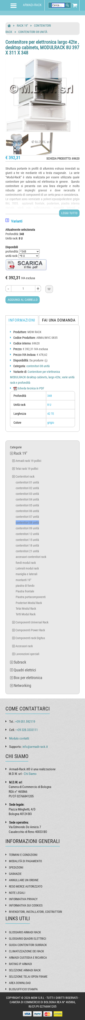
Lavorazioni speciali (27, 654)
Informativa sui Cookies (25, 905)
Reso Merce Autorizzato (25, 886)
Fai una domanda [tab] (58, 320)
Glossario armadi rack (25, 932)
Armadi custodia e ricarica (28, 957)
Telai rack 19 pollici (26, 468)
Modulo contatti (19, 738)
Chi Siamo (30, 774)
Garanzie (15, 874)
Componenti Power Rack (30, 630)
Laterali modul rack (27, 568)
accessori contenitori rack (31, 557)
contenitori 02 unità (27, 488)
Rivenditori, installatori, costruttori (35, 911)
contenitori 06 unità (27, 511)
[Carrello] (74, 5)
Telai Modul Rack (26, 608)
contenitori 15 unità (27, 540)
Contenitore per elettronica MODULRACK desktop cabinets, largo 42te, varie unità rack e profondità (42, 377)
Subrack (20, 662)
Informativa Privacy (23, 899)
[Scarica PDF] (26, 264)
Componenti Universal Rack (31, 622)
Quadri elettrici (25, 670)
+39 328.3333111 (27, 730)
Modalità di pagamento (25, 861)
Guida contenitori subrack (28, 945)
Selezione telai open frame (28, 976)
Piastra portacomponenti (31, 597)
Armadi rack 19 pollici (28, 461)
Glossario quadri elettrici (27, 938)
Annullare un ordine (24, 880)
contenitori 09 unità (27, 528)
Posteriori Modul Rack (29, 603)
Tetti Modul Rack (26, 614)
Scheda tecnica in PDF (30, 388)
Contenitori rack (24, 476)
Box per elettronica (28, 677)
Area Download (20, 983)
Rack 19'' (22, 25)
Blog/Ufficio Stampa (23, 989)
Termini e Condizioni (23, 855)
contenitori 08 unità (32, 32)
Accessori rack (24, 646)
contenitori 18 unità (27, 545)
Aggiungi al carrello (22, 299)
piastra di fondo (25, 585)
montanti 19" (23, 580)
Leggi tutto (69, 213)
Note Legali (17, 892)
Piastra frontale (25, 591)
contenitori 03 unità (27, 493)
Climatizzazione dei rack (26, 951)
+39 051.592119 (25, 722)
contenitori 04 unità (27, 499)
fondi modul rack (26, 562)
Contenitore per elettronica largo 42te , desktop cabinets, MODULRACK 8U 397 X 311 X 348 (42, 47)
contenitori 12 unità (27, 534)
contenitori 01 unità (27, 482)
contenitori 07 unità (27, 516)
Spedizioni (16, 867)
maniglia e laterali (26, 574)
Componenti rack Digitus (30, 638)
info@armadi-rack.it (35, 747)
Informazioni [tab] (21, 320)
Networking (22, 685)
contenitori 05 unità (27, 505)
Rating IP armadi (20, 964)
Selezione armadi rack (25, 970)
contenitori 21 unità (27, 551)
